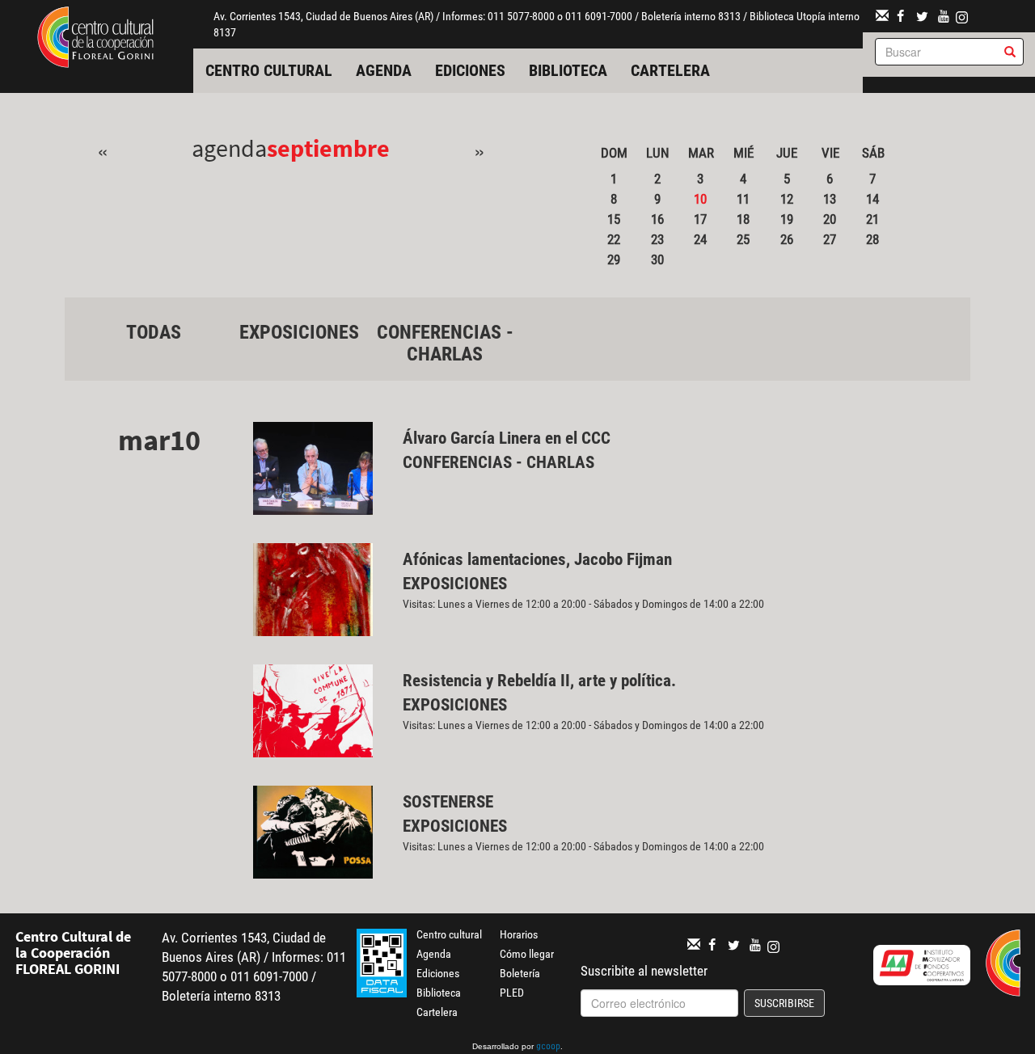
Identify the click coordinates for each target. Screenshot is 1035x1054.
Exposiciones (299, 332)
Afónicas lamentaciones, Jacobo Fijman (537, 559)
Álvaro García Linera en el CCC (506, 438)
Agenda (384, 70)
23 (657, 239)
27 (829, 239)
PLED (512, 992)
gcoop (548, 1047)
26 (786, 239)
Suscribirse (784, 1003)
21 (872, 219)
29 (613, 259)
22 (613, 239)
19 (786, 219)
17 (700, 219)
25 (743, 239)
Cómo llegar (527, 953)
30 (657, 259)
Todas (153, 332)
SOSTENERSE (448, 802)
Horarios (519, 934)
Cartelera (670, 70)
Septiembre (328, 148)
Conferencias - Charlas (445, 343)
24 (700, 239)
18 (743, 219)
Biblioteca (568, 70)
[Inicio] (95, 35)
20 (829, 219)
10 (700, 199)
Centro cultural (268, 70)
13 (829, 199)
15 (613, 219)
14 (872, 199)
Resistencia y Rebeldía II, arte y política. (541, 680)
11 (743, 199)
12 (786, 199)
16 (657, 219)
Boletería (520, 973)
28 (872, 239)
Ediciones (470, 70)
